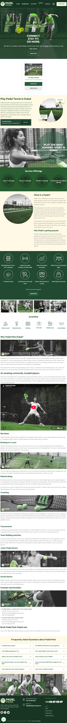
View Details (33, 88)
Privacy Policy (48, 710)
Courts (40, 3)
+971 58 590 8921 (31, 700)
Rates (18, 4)
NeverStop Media (36, 721)
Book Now (62, 4)
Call (3, 615)
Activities (33, 4)
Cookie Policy (48, 713)
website (2, 448)
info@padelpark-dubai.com (33, 705)
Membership (25, 4)
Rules (46, 708)
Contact (47, 4)
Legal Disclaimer (49, 715)
